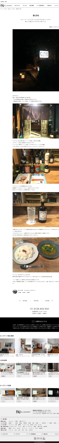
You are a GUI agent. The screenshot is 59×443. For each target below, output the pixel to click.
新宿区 (20, 423)
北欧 (16, 424)
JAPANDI (31, 424)
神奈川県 (44, 423)
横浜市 (51, 423)
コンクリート (24, 428)
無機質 (19, 424)
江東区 (37, 423)
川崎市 (55, 423)
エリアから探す (4, 423)
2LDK (19, 430)
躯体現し (41, 428)
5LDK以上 (31, 430)
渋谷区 (16, 423)
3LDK (23, 430)
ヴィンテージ (11, 424)
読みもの (50, 5)
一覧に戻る (36, 300)
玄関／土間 (40, 426)
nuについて (17, 5)
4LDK (26, 430)
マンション (11, 421)
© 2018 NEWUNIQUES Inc (39, 442)
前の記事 (25, 300)
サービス (25, 5)
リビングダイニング (12, 426)
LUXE (36, 424)
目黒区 (29, 423)
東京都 (10, 423)
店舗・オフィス (22, 421)
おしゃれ (39, 424)
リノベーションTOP (3, 8)
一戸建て (16, 421)
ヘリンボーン (31, 428)
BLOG (13, 8)
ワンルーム (11, 430)
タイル (14, 428)
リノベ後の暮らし (41, 5)
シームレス (24, 424)
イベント (56, 434)
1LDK (16, 430)
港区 (33, 423)
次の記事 (47, 300)
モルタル (18, 428)
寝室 (24, 426)
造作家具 (45, 426)
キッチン (19, 426)
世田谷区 (25, 423)
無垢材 (10, 428)
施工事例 (32, 5)
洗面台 (35, 426)
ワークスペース (29, 426)
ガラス (36, 428)
